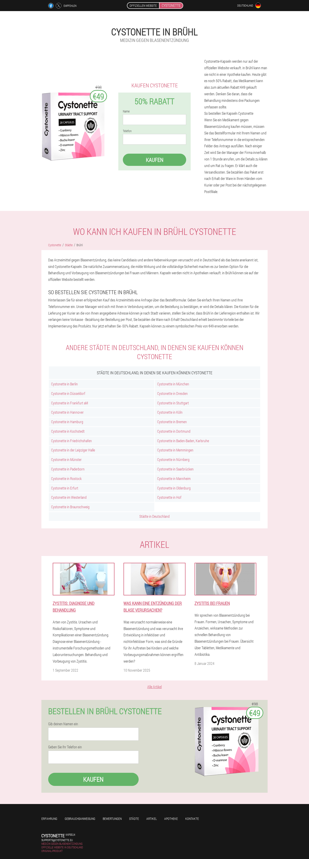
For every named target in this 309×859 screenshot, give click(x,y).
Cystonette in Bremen (172, 421)
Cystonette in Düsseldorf (68, 393)
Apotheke (171, 818)
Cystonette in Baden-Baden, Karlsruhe (183, 440)
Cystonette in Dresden (172, 393)
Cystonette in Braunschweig (70, 506)
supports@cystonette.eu (57, 840)
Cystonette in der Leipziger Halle (73, 450)
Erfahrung (49, 818)
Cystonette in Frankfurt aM (69, 403)
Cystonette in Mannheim (174, 478)
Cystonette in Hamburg (67, 421)
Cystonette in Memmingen (175, 450)
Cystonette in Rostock (66, 478)
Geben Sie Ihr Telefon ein (65, 747)
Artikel (151, 818)
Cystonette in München (173, 384)
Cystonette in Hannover (67, 412)
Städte (134, 818)
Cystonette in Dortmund (173, 431)
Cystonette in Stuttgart (173, 403)
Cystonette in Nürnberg (173, 459)
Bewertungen (112, 818)
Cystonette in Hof (169, 497)
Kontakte (192, 818)
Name (126, 111)
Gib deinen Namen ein (63, 724)
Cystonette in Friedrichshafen (71, 440)
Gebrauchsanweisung (80, 818)
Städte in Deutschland (154, 516)
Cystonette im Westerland (69, 497)
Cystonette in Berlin (64, 384)
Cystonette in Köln (170, 412)
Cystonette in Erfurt (64, 488)
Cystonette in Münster (66, 459)
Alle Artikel (154, 686)
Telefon (127, 131)
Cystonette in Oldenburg (174, 488)
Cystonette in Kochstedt (68, 431)
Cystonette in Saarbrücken (175, 469)
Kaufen (154, 159)
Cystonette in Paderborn (68, 469)
